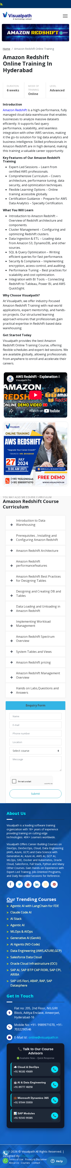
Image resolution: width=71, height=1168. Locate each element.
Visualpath (27, 1156)
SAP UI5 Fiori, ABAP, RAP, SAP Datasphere (31, 983)
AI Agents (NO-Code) (25, 944)
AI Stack (16, 919)
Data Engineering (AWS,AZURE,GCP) (36, 951)
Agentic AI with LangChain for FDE (34, 906)
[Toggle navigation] (65, 16)
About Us (14, 1162)
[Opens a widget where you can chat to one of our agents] (56, 1161)
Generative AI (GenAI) (25, 938)
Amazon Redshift (15, 110)
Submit (35, 793)
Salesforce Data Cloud (26, 957)
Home (6, 49)
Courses (25, 1162)
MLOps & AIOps (21, 931)
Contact (36, 1162)
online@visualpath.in (43, 1037)
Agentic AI (17, 925)
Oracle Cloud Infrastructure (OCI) (33, 963)
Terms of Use (16, 1159)
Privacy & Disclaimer (36, 1159)
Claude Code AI (21, 912)
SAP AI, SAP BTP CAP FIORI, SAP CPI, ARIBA (35, 972)
